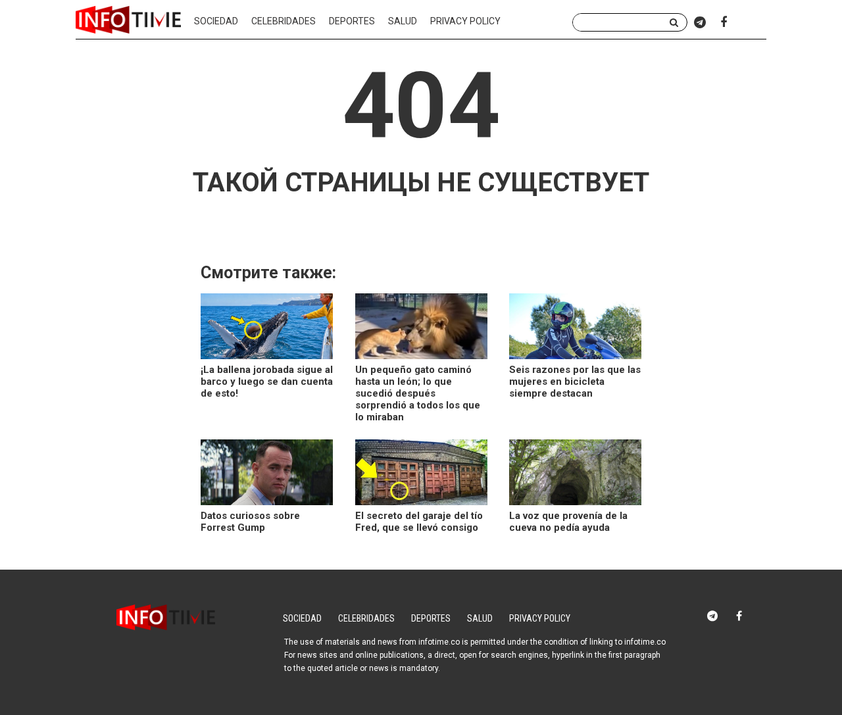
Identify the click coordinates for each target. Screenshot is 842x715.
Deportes (352, 21)
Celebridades (283, 21)
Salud (402, 21)
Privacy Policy (465, 21)
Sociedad (216, 21)
